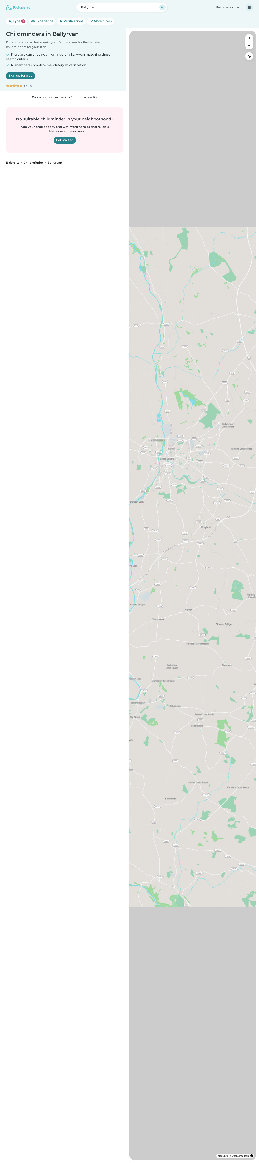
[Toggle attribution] (252, 1156)
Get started (65, 140)
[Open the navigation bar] (249, 7)
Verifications (73, 21)
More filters (102, 21)
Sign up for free (20, 75)
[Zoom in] (249, 38)
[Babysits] (18, 7)
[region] (193, 595)
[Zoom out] (249, 45)
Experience (44, 21)
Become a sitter (228, 7)
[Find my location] (249, 56)
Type (18, 21)
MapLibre (223, 1155)
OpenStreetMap (240, 1155)
